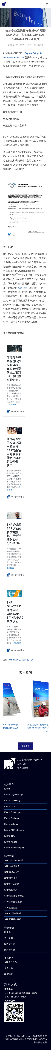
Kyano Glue (9, 806)
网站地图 (42, 1042)
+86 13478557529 (18, 997)
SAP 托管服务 (11, 878)
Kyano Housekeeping (14, 848)
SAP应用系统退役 (12, 919)
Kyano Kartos (10, 842)
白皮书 (7, 932)
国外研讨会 (9, 949)
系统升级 (22, 288)
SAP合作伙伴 (10, 962)
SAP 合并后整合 (12, 866)
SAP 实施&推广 (11, 872)
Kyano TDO (9, 836)
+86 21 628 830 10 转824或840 (22, 993)
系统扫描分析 (27, 660)
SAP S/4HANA (15, 660)
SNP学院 (8, 974)
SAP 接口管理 (11, 890)
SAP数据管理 (10, 907)
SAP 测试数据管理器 (14, 896)
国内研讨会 (9, 944)
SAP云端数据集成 (12, 913)
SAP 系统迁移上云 (13, 902)
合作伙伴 (8, 968)
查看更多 (25, 746)
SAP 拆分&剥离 (11, 884)
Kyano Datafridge (12, 812)
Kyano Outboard (11, 818)
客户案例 (8, 938)
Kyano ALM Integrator (14, 830)
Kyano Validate (11, 824)
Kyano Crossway (12, 800)
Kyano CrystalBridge (14, 795)
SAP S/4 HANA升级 (13, 860)
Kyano (7, 789)
